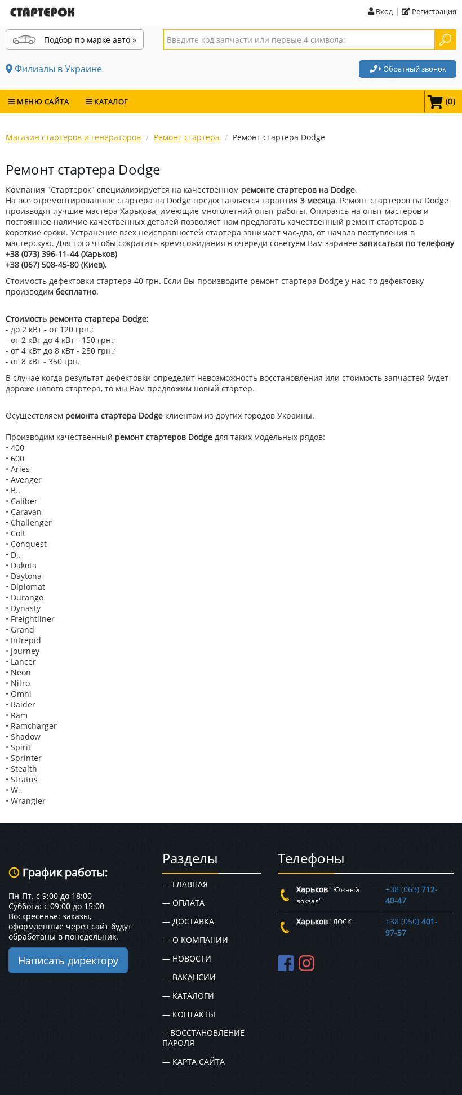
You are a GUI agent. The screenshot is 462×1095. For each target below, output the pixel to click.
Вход (383, 11)
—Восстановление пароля (203, 1037)
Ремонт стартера (187, 137)
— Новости (186, 958)
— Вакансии (189, 977)
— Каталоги (188, 995)
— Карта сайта (193, 1061)
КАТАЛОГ (110, 101)
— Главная (185, 884)
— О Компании (195, 939)
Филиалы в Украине (57, 69)
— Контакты (188, 1014)
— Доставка (188, 921)
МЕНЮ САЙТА (42, 101)
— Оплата (183, 902)
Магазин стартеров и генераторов (73, 137)
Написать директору (68, 960)
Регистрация (433, 11)
